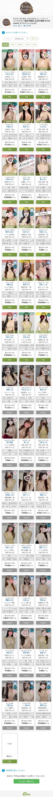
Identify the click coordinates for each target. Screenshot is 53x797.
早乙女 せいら (26, 389)
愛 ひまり (43, 179)
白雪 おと (26, 600)
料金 (15, 26)
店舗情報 (28, 26)
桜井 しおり (10, 547)
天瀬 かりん (43, 232)
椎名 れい (26, 126)
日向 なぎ (26, 179)
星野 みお (43, 705)
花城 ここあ (43, 284)
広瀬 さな (9, 126)
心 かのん (43, 126)
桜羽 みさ (9, 652)
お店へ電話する (27, 781)
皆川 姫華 (9, 442)
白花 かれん (10, 179)
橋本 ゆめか (10, 232)
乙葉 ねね (9, 705)
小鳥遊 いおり (10, 495)
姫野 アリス (43, 547)
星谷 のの (43, 389)
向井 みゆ (26, 337)
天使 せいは (43, 442)
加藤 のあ (9, 284)
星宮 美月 (26, 652)
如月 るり (26, 232)
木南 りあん (10, 337)
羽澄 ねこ (43, 600)
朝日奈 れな (26, 74)
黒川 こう (26, 495)
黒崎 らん (43, 495)
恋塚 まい (43, 652)
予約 (9, 97)
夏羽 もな (26, 284)
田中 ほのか (43, 337)
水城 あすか (26, 547)
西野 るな (43, 74)
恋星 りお (9, 389)
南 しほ (26, 442)
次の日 (33, 38)
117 (21, 26)
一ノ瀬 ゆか (26, 705)
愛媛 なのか (10, 600)
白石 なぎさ (10, 74)
